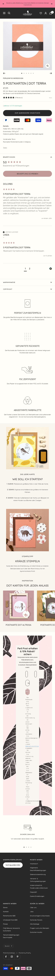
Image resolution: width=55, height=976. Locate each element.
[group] (27, 162)
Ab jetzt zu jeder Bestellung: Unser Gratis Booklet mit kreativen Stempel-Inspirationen (27, 4)
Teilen (5, 148)
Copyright (7, 289)
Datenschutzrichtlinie (31, 746)
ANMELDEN (27, 692)
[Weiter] (51, 73)
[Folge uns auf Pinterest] (17, 957)
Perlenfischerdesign (13, 78)
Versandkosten (22, 91)
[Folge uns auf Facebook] (6, 957)
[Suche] (9, 13)
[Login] (46, 13)
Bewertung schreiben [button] (27, 174)
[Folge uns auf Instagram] (12, 957)
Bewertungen (9, 157)
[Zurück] (4, 73)
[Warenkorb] (50, 13)
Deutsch (7, 946)
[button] (13, 97)
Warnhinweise (9, 282)
